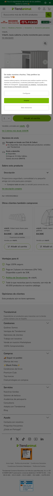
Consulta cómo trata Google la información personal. (25, 86)
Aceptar (26, 100)
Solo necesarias (26, 108)
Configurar (26, 93)
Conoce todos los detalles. (28, 85)
